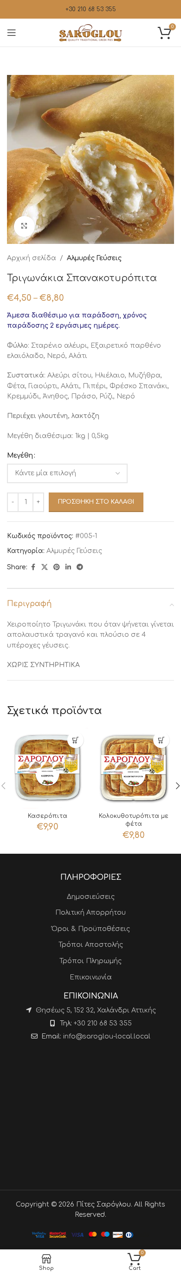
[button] (75, 740)
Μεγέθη (20, 455)
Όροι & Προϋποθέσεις (91, 928)
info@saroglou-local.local (106, 1036)
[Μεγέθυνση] (24, 226)
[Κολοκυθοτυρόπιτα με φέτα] (133, 768)
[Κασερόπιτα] (47, 768)
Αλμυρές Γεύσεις (94, 258)
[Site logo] (90, 32)
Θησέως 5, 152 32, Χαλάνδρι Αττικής (96, 1010)
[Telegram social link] (80, 567)
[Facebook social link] (33, 567)
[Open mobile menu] (11, 32)
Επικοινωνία (91, 977)
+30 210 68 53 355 (90, 9)
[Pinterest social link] (57, 567)
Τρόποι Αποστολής (90, 944)
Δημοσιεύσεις (91, 896)
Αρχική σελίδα (31, 258)
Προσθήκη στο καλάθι (96, 502)
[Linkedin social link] (68, 567)
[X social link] (45, 567)
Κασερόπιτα (47, 816)
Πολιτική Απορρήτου (90, 912)
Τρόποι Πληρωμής (90, 961)
